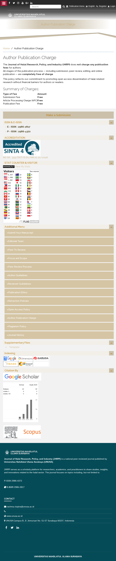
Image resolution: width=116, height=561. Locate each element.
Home (6, 48)
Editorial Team (16, 241)
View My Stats (22, 166)
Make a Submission (58, 115)
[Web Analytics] (8, 166)
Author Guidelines (17, 275)
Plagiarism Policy (17, 326)
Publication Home (76, 6)
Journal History (16, 335)
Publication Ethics (17, 292)
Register (102, 6)
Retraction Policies (18, 301)
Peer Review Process (20, 266)
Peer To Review (17, 249)
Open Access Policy (19, 309)
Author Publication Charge (22, 318)
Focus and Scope (17, 258)
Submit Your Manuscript (20, 232)
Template (13, 347)
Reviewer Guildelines (19, 283)
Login (112, 6)
